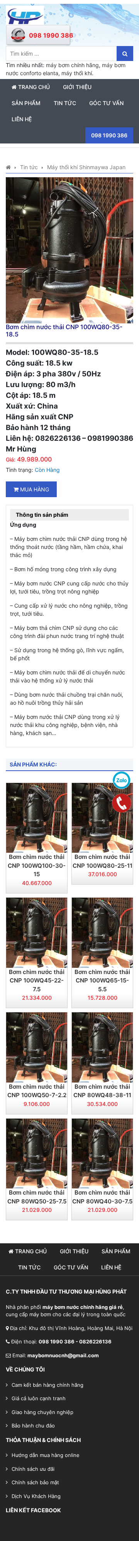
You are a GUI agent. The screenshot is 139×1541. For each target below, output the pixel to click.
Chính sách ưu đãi (33, 1469)
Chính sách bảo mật (35, 1482)
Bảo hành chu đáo (33, 1425)
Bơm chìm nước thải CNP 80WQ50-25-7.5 (36, 1197)
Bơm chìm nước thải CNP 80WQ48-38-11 (102, 1091)
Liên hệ (22, 119)
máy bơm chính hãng (72, 65)
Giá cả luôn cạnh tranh (39, 1398)
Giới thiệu (77, 87)
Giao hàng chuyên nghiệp (42, 1412)
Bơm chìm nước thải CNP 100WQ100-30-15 (37, 865)
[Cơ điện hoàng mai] (25, 15)
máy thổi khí (76, 73)
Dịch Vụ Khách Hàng (36, 1496)
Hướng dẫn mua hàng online (46, 1455)
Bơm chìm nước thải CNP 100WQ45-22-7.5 (36, 980)
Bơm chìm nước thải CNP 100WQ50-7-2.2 (36, 1091)
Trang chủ (33, 87)
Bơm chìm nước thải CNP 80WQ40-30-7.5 (102, 1197)
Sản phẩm (26, 103)
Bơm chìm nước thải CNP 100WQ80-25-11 (102, 861)
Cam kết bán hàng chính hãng (47, 1385)
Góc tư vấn (106, 103)
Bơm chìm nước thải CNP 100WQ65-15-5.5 (102, 980)
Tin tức (65, 103)
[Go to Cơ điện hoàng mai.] (8, 167)
